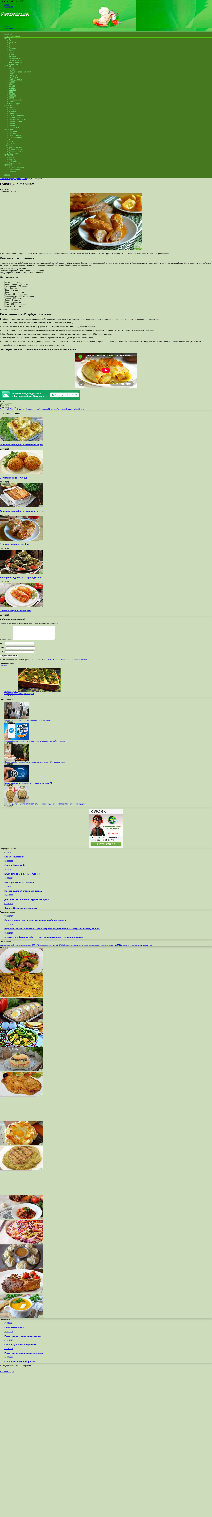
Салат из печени (15, 121)
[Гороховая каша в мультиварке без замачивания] (21, 1169)
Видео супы (14, 64)
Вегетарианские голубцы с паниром (19, 694)
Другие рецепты (15, 62)
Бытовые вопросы (16, 167)
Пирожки (12, 133)
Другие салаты (15, 127)
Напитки (8, 155)
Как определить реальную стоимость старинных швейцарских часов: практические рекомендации (44, 804)
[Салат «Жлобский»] (16, 1194)
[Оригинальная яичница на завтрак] (21, 1145)
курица (62, 945)
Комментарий (6, 639)
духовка (17, 945)
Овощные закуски (16, 151)
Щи (10, 46)
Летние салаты (15, 117)
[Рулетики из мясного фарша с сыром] (21, 1021)
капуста (23, 945)
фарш (9, 403)
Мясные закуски (15, 147)
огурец (89, 945)
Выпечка (8, 129)
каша (28, 945)
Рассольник (13, 48)
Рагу (10, 84)
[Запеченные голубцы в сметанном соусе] (21, 440)
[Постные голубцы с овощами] (21, 606)
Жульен (12, 94)
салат (119, 944)
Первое (8, 38)
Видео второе (14, 104)
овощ (85, 945)
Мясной (12, 108)
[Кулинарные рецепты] (14, 23)
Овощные (13, 76)
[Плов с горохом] (21, 997)
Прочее (8, 165)
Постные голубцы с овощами (15, 611)
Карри (11, 98)
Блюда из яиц (14, 78)
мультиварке (75, 945)
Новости (12, 171)
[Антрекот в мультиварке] (21, 1293)
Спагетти (12, 90)
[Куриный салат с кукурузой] (18, 1120)
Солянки (12, 50)
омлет (94, 945)
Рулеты (12, 88)
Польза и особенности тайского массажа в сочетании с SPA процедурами (34, 762)
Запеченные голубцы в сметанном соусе (21, 445)
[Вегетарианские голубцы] (21, 474)
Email (3, 647)
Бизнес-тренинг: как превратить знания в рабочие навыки (28, 720)
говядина (6, 945)
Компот (12, 159)
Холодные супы (15, 60)
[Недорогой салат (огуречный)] (21, 1046)
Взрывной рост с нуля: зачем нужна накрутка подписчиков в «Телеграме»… (35, 741)
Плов (11, 74)
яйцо (151, 945)
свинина (126, 945)
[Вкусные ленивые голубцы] (21, 540)
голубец (3, 403)
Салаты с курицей (16, 115)
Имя (2, 643)
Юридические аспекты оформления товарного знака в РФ (28, 783)
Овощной (13, 109)
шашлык (146, 945)
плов (102, 945)
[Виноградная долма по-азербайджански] (21, 573)
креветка (48, 945)
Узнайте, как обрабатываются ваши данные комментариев (68, 660)
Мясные (12, 68)
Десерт (7, 139)
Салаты (8, 106)
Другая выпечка (15, 137)
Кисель (11, 157)
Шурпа (11, 54)
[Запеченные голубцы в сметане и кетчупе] (21, 507)
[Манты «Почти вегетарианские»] (21, 1268)
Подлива (12, 102)
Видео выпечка (15, 135)
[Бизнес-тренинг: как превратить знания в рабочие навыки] (16, 718)
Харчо (11, 52)
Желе (11, 141)
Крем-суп (12, 42)
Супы (11, 40)
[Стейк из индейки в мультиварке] (21, 1095)
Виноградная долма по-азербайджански (21, 577)
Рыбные (12, 70)
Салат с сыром (15, 125)
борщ (1, 945)
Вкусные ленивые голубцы (14, 544)
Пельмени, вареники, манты (20, 72)
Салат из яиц (14, 123)
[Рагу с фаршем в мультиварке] (21, 1219)
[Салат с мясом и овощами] (21, 972)
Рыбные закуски (15, 149)
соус (131, 945)
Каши (11, 92)
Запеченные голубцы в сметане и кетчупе (22, 511)
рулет (112, 945)
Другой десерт (15, 143)
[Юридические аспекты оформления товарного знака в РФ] (16, 781)
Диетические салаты (17, 119)
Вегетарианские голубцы (13, 478)
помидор (107, 945)
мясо (81, 945)
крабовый (42, 945)
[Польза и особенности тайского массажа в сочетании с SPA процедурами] (16, 760)
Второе (7, 66)
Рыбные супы (14, 58)
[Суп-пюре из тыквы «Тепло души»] (21, 1317)
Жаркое (12, 86)
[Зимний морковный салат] (21, 1243)
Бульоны (12, 56)
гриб (12, 945)
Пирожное (13, 131)
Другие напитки (15, 163)
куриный (54, 945)
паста (98, 945)
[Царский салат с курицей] (21, 1071)
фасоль (140, 945)
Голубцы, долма (15, 80)
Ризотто (12, 82)
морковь (67, 945)
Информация (14, 36)
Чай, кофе (13, 161)
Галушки (12, 96)
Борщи (11, 44)
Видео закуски (15, 153)
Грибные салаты (15, 113)
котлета (35, 945)
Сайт (2, 651)
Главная (3, 179)
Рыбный (12, 111)
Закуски (8, 145)
